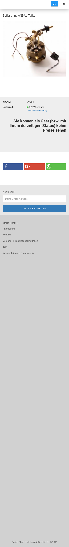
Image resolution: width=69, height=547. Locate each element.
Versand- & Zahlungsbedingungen (20, 240)
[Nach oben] (58, 541)
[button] (13, 166)
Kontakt (7, 234)
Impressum (9, 228)
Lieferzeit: (8, 107)
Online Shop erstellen (23, 542)
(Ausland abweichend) (37, 110)
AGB (5, 247)
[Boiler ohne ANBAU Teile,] (34, 48)
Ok (54, 4)
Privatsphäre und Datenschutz (18, 253)
